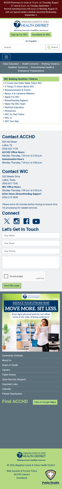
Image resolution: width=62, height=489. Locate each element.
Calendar (6, 389)
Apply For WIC (12, 97)
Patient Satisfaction (12, 393)
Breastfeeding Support (16, 100)
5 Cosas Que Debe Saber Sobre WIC (23, 83)
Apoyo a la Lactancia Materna (19, 93)
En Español (31, 41)
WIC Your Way (12, 121)
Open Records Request (14, 379)
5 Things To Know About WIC (19, 86)
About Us (6, 360)
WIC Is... (9, 117)
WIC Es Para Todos (14, 114)
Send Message (11, 285)
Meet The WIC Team (15, 104)
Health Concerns (30, 63)
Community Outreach (12, 355)
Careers (6, 370)
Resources (10, 110)
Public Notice (9, 374)
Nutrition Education (14, 107)
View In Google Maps (45, 402)
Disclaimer (21, 478)
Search (54, 47)
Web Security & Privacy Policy (22, 471)
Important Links (10, 384)
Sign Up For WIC (19, 34)
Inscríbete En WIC (41, 34)
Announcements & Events (18, 90)
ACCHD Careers (22, 474)
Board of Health (10, 365)
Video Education (11, 63)
